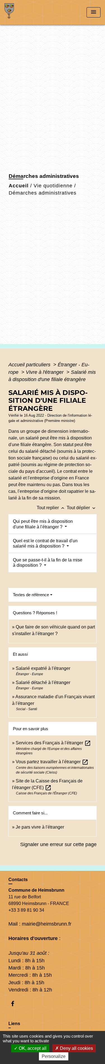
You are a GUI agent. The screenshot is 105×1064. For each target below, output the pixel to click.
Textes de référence (31, 594)
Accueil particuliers (30, 364)
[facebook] (15, 1003)
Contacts (18, 879)
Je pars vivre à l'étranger (40, 827)
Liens (14, 1023)
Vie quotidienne (53, 185)
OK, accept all (32, 1048)
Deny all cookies (76, 1048)
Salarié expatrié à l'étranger (43, 668)
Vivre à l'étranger (45, 372)
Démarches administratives (42, 193)
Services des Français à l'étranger (53, 742)
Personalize (54, 1056)
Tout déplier (82, 507)
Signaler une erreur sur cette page (58, 844)
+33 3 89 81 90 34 (26, 910)
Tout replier (51, 507)
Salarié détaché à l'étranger (43, 682)
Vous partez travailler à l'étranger (52, 761)
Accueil (19, 185)
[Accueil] (25, 12)
